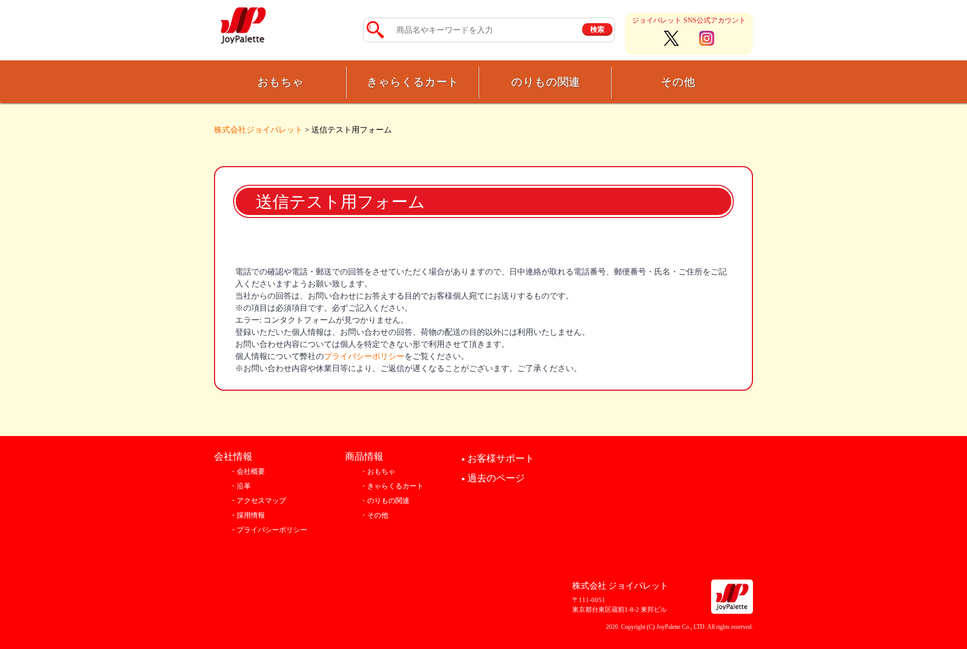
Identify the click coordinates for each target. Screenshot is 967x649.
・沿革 (240, 486)
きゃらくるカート (413, 82)
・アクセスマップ (258, 500)
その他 (678, 82)
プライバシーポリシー (364, 356)
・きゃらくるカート (392, 486)
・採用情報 (247, 515)
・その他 (374, 515)
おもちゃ (280, 82)
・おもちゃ (377, 471)
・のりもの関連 (384, 500)
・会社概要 (247, 471)
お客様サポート (497, 458)
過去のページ (493, 478)
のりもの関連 (545, 82)
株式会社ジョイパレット (258, 129)
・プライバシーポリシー (268, 530)
